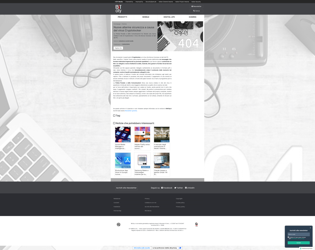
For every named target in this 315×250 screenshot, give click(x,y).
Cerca (197, 11)
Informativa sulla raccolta (142, 248)
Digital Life (169, 17)
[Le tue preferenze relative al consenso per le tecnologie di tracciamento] (306, 248)
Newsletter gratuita (131, 111)
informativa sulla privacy (297, 238)
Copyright (179, 199)
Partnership (117, 211)
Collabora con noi (150, 203)
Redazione (117, 199)
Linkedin (191, 188)
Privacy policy (180, 207)
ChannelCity (129, 1)
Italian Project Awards (182, 1)
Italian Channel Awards (166, 1)
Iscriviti (299, 242)
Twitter (179, 188)
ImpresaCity (139, 1)
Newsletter (197, 6)
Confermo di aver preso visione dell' (297, 238)
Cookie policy (180, 203)
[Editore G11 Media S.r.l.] (196, 224)
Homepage (117, 24)
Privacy (147, 199)
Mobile (145, 17)
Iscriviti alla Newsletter (126, 188)
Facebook (167, 188)
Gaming (192, 17)
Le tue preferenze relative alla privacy (165, 248)
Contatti (116, 203)
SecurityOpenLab (151, 1)
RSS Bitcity (148, 211)
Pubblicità (117, 207)
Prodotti (122, 17)
